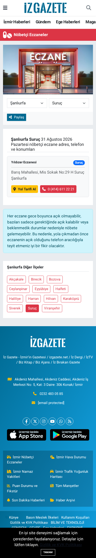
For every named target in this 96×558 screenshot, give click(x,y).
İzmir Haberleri (16, 21)
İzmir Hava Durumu (71, 457)
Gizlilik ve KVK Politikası (29, 522)
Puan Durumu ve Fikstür (22, 488)
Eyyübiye (41, 289)
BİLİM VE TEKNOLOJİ (67, 522)
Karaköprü (71, 299)
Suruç (32, 308)
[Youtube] (52, 421)
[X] (35, 421)
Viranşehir (52, 308)
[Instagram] (44, 421)
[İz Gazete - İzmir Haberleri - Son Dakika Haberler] (45, 7)
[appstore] (26, 436)
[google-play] (69, 436)
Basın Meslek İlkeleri (42, 517)
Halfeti (60, 289)
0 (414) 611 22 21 (61, 189)
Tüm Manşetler (67, 486)
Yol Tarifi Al (27, 189)
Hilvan (51, 299)
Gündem (43, 21)
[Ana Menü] (5, 7)
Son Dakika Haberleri (28, 500)
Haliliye (15, 299)
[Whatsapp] (61, 421)
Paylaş (19, 117)
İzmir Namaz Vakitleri (20, 474)
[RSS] (69, 421)
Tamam (48, 552)
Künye (13, 517)
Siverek (15, 308)
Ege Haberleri (68, 21)
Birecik (36, 279)
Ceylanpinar (18, 289)
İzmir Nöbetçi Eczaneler (20, 459)
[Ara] (88, 8)
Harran (33, 299)
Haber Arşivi (65, 500)
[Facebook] (26, 421)
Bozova (54, 279)
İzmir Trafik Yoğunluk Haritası (69, 474)
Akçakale (16, 279)
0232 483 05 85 (51, 394)
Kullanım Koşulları (75, 517)
